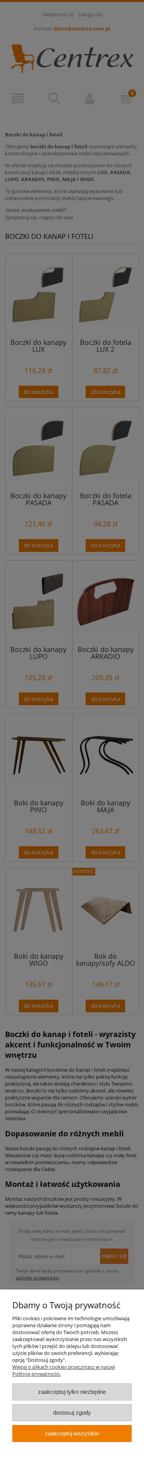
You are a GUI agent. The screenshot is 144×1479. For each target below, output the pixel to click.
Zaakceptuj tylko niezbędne (72, 1391)
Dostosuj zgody (72, 1412)
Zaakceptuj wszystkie (72, 1433)
